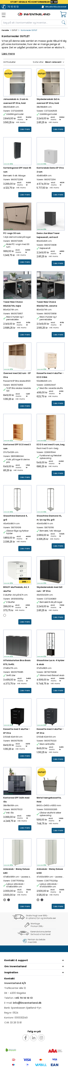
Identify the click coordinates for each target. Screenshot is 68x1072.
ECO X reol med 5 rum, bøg (51, 444)
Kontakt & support (16, 960)
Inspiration (11, 972)
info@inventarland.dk (27, 1002)
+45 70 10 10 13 (23, 998)
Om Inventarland (15, 966)
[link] (24, 129)
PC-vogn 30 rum (11, 233)
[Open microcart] (63, 14)
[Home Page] (34, 14)
